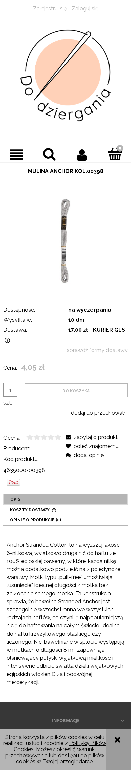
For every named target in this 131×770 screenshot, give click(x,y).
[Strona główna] (65, 75)
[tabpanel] (65, 613)
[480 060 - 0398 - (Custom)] (65, 240)
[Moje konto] (82, 154)
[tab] (65, 499)
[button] (16, 154)
